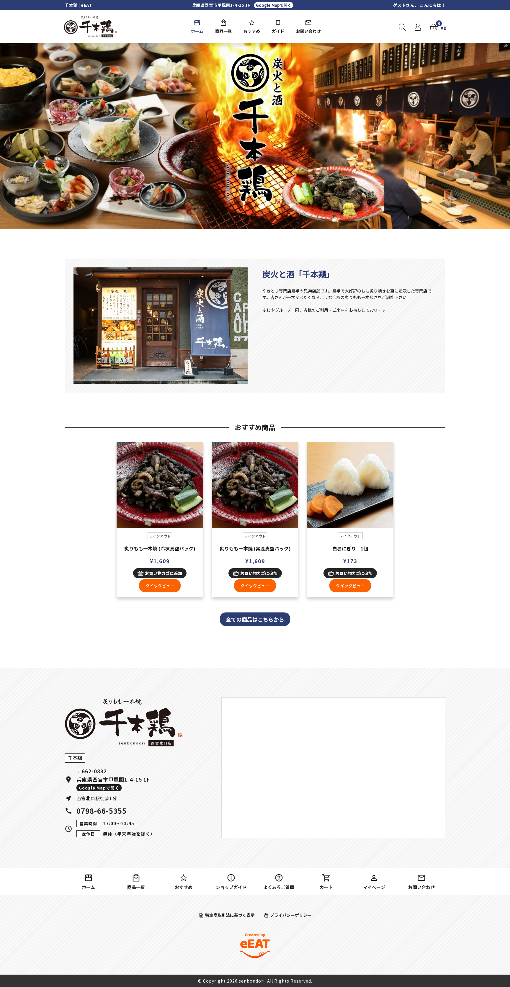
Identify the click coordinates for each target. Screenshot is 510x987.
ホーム (197, 31)
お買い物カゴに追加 (163, 573)
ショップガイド (231, 887)
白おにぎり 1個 (350, 548)
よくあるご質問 (278, 887)
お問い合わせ (308, 31)
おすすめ (251, 31)
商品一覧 (223, 31)
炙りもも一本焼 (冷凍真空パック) (159, 548)
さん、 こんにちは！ (419, 5)
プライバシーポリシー (290, 915)
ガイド (278, 31)
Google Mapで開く (273, 5)
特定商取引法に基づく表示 (230, 915)
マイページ (374, 887)
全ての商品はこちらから (255, 619)
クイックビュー (159, 489)
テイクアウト (160, 535)
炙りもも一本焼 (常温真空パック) (255, 548)
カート (326, 887)
